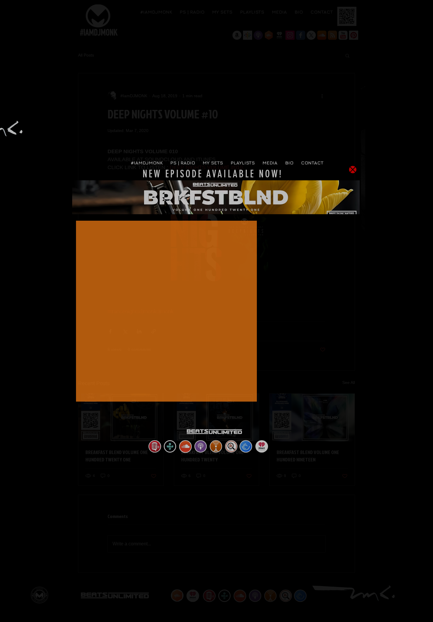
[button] (352, 169)
